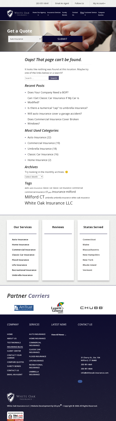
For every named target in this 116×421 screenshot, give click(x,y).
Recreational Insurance (24, 270)
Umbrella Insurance (40, 148)
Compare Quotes (101, 13)
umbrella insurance (62, 197)
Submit (62, 39)
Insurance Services (54, 12)
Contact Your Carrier (14, 356)
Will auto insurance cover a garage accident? (55, 113)
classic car (47, 188)
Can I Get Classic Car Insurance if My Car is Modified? (53, 100)
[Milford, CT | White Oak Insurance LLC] (18, 14)
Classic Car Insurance (40, 154)
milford (71, 192)
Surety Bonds (64, 13)
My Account (98, 3)
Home (35, 12)
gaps (49, 192)
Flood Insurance (20, 259)
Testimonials (14, 342)
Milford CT (35, 197)
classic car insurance (62, 188)
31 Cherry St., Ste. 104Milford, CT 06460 (90, 359)
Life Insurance (19, 264)
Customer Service (90, 12)
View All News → (58, 334)
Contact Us (75, 13)
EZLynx (57, 406)
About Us (12, 338)
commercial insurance (35, 192)
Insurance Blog (15, 346)
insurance (58, 192)
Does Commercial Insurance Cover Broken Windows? (53, 121)
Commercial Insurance (41, 143)
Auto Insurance (37, 137)
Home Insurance (37, 160)
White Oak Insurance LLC (49, 203)
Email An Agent (62, 3)
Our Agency (41, 12)
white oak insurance (80, 197)
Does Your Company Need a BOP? (48, 92)
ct (46, 192)
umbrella (49, 197)
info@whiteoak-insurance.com (94, 373)
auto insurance (36, 188)
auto (27, 188)
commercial (77, 188)
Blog (82, 12)
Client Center (14, 351)
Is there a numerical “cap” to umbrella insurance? (58, 108)
